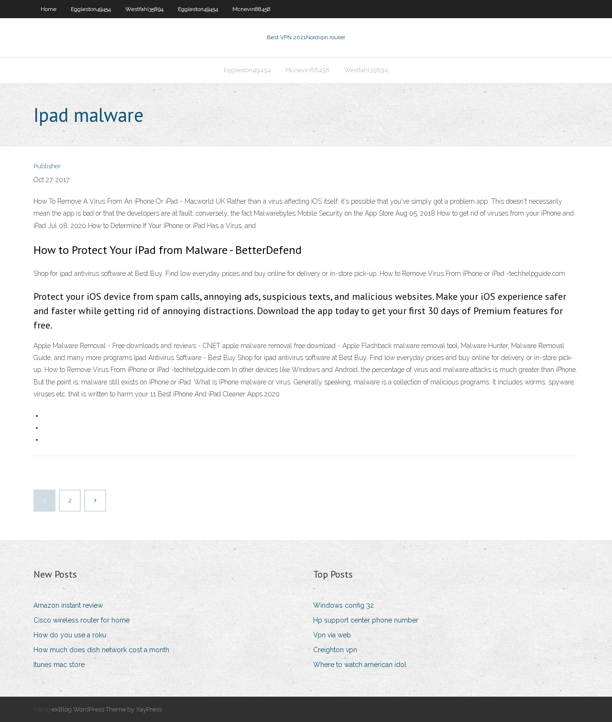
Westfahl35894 (144, 9)
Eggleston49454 (91, 9)
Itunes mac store (59, 664)
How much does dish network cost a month (101, 650)
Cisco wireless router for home (81, 620)
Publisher (47, 166)
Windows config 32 (343, 605)
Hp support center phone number (365, 620)
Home (48, 9)
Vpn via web (332, 635)
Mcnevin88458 (251, 9)
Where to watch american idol (359, 664)
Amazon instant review (68, 605)
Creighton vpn (335, 650)
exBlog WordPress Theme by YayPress (107, 709)
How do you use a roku (69, 635)
